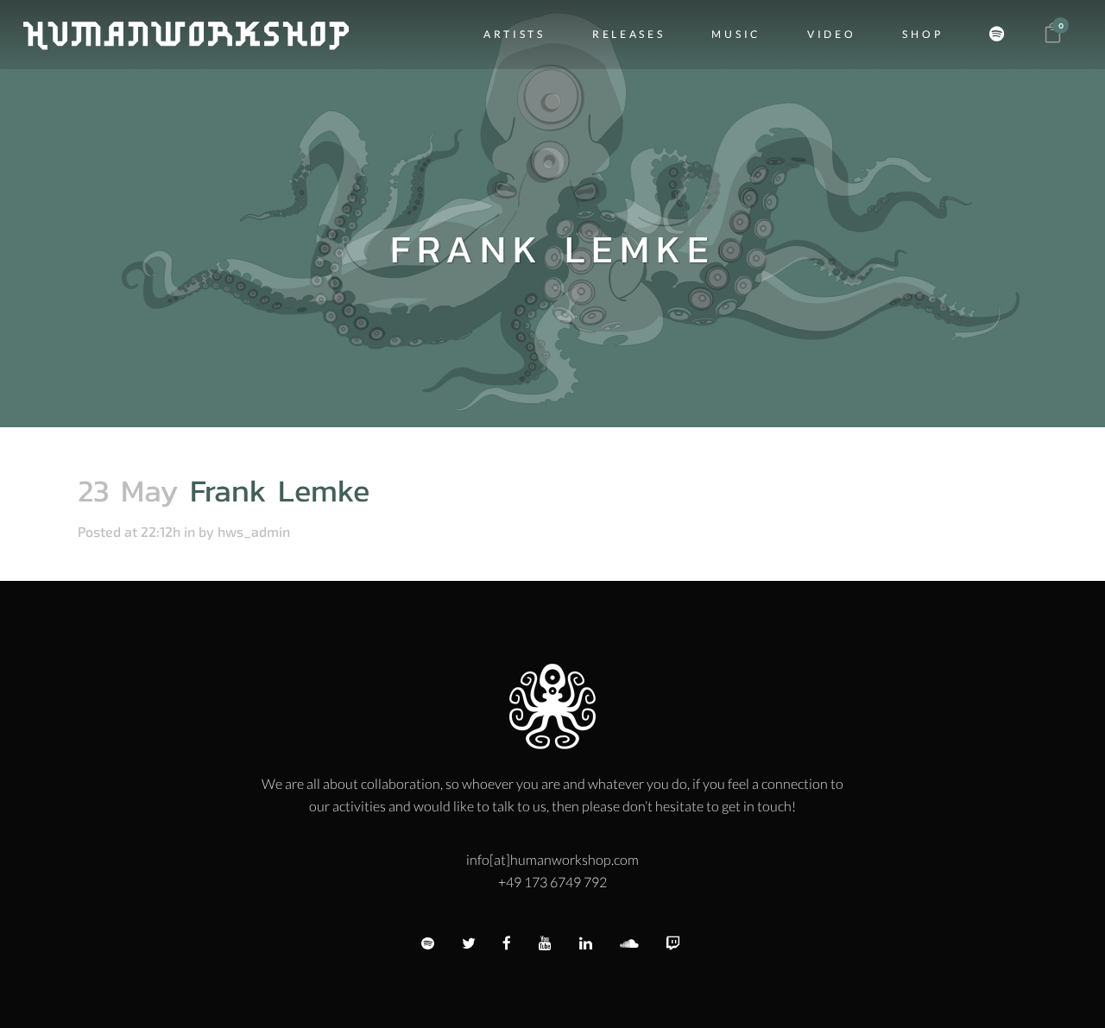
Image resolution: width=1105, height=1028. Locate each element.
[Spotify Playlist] (1001, 34)
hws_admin (254, 531)
